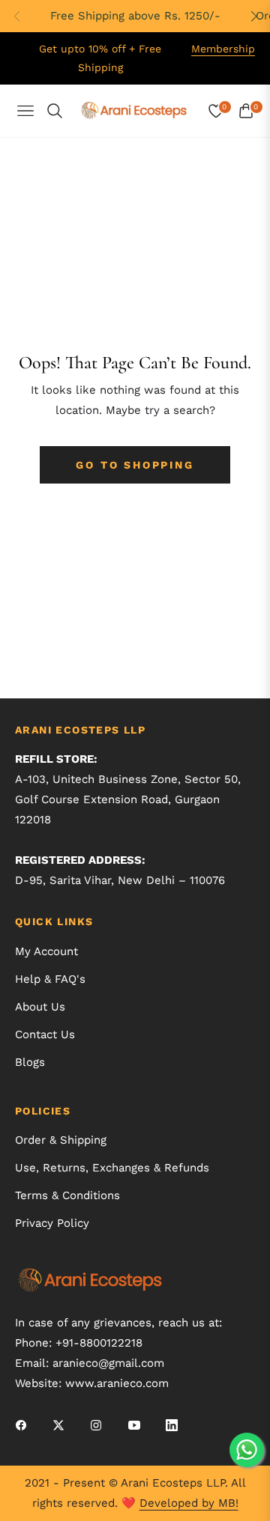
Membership (223, 49)
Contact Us (45, 1034)
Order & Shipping (60, 1140)
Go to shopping (135, 465)
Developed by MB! (189, 1503)
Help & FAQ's (50, 979)
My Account (46, 951)
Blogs (30, 1062)
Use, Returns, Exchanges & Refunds (112, 1167)
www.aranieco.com (117, 1383)
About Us (40, 1007)
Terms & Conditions (67, 1195)
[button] (253, 16)
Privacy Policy (52, 1223)
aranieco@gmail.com (108, 1363)
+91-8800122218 (99, 1343)
